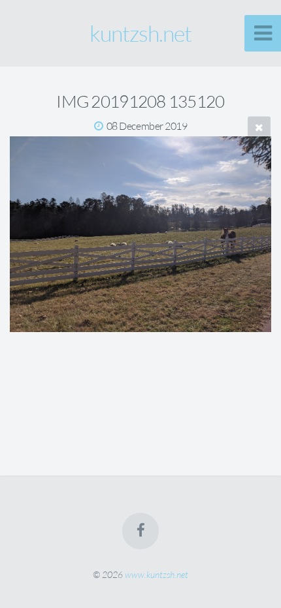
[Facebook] (140, 531)
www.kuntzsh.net (156, 574)
